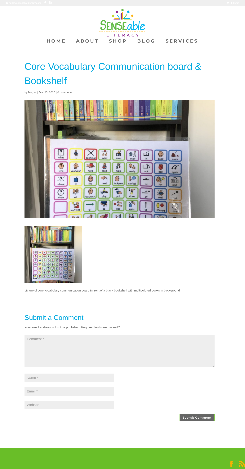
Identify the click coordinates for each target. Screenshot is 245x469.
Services (182, 42)
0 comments (64, 92)
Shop (118, 42)
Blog (146, 42)
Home (56, 42)
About (87, 42)
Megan (32, 92)
